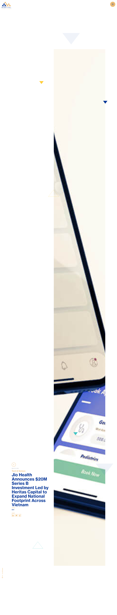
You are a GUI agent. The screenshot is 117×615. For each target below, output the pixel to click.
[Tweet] (16, 515)
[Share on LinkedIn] (13, 515)
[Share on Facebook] (20, 515)
